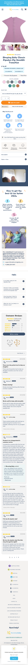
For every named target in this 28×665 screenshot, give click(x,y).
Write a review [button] (14, 334)
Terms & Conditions (14, 623)
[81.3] (17, 342)
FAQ (14, 595)
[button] (2, 9)
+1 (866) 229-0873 (10, 264)
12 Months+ (15, 591)
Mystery (15, 580)
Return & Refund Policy (14, 617)
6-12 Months (15, 588)
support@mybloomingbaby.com (14, 262)
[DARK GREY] (11, 82)
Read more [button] (20, 462)
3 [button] (14, 557)
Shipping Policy (14, 613)
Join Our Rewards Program (14, 610)
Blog (14, 598)
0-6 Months (15, 584)
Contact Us (14, 601)
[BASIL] (13, 85)
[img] (6, 359)
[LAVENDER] (19, 82)
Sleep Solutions (15, 565)
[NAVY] (23, 82)
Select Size (4, 90)
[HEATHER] (8, 82)
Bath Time (15, 577)
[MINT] (15, 82)
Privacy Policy (14, 620)
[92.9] (10, 342)
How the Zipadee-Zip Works (14, 607)
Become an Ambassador (14, 604)
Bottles (15, 573)
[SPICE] (17, 85)
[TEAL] (10, 85)
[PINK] (4, 82)
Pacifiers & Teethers (15, 569)
